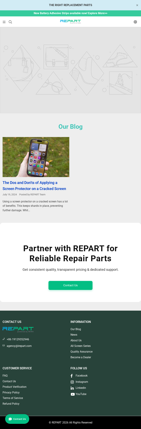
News (73, 334)
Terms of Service (13, 398)
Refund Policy (11, 403)
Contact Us (70, 285)
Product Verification (14, 386)
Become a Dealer (80, 357)
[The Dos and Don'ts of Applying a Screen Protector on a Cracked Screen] (36, 157)
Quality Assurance (81, 351)
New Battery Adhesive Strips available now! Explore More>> (70, 13)
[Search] (10, 21)
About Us (76, 340)
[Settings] (135, 22)
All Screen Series (80, 346)
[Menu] (4, 21)
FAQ (5, 375)
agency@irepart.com (19, 346)
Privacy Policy (11, 392)
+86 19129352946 (18, 339)
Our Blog (75, 329)
